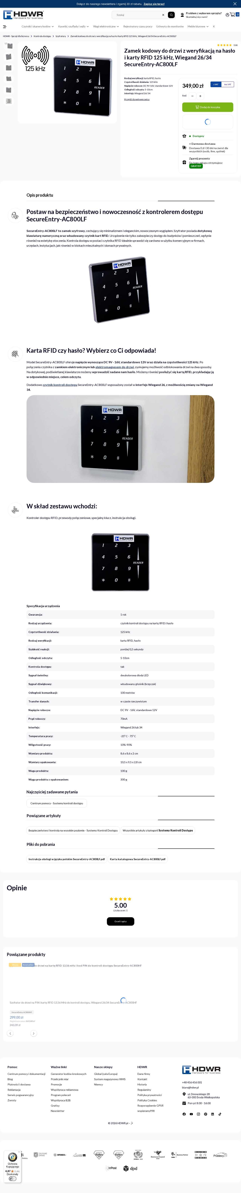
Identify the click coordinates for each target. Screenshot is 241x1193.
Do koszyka (140, 1027)
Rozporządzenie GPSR (150, 1105)
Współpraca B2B (61, 1100)
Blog (10, 1079)
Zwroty (12, 1100)
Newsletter (57, 1110)
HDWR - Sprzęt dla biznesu (16, 36)
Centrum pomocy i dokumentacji (26, 1073)
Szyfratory (61, 36)
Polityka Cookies (147, 1100)
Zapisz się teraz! (154, 3)
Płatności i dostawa (19, 1084)
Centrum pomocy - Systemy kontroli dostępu (57, 803)
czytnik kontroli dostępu (60, 384)
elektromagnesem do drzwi (114, 367)
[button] (171, 15)
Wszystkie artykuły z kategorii (158, 830)
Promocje (56, 1084)
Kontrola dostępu (42, 36)
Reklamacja (14, 1089)
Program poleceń (61, 1095)
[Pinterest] (205, 1114)
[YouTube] (191, 1114)
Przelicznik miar (60, 1079)
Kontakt (142, 1079)
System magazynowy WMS (110, 1079)
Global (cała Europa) (105, 1073)
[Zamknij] (235, 4)
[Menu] (19, 1153)
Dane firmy (143, 1073)
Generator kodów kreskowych (68, 1073)
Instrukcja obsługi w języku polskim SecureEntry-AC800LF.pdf (67, 859)
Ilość (184, 95)
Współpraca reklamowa (64, 1089)
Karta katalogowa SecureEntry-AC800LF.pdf (137, 859)
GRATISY (196, 166)
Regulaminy (144, 1089)
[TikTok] (219, 1114)
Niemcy (98, 1084)
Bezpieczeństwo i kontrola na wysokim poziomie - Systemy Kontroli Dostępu (73, 830)
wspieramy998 (146, 1110)
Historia (142, 1084)
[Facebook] (184, 1114)
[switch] (12, 1178)
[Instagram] (198, 1114)
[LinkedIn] (212, 1114)
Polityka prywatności (149, 1095)
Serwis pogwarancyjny (21, 1095)
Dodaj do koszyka (210, 107)
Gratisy (55, 1105)
